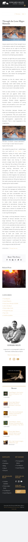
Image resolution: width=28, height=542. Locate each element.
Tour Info (5, 313)
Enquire (5, 470)
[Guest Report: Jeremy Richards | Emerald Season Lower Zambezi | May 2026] (6, 422)
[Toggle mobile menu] (25, 5)
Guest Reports (7, 301)
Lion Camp (18, 151)
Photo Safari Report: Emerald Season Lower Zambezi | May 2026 (15, 433)
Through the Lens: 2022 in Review (14, 277)
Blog (4, 465)
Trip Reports (6, 298)
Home (5, 461)
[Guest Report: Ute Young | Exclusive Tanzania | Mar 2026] (6, 392)
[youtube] (18, 359)
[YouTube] (21, 481)
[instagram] (14, 359)
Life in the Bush (7, 306)
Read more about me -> (14, 355)
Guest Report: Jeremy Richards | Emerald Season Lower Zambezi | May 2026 (16, 423)
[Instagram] (19, 481)
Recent (13, 388)
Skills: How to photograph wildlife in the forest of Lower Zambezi (16, 413)
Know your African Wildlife (10, 303)
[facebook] (10, 359)
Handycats (14, 509)
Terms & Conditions (8, 507)
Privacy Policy (17, 507)
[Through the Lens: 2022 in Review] (14, 279)
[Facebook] (16, 481)
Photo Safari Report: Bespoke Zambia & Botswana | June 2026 (15, 403)
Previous (17, 14)
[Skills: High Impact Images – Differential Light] (6, 441)
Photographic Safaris (20, 462)
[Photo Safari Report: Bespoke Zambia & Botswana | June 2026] (6, 402)
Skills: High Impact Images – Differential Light (16, 441)
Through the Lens (13, 248)
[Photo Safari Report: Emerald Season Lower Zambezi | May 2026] (6, 431)
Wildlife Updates (8, 315)
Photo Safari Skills (8, 308)
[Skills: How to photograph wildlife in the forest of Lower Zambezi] (6, 412)
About (5, 468)
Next (23, 14)
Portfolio (5, 463)
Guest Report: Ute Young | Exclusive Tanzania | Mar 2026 (16, 394)
